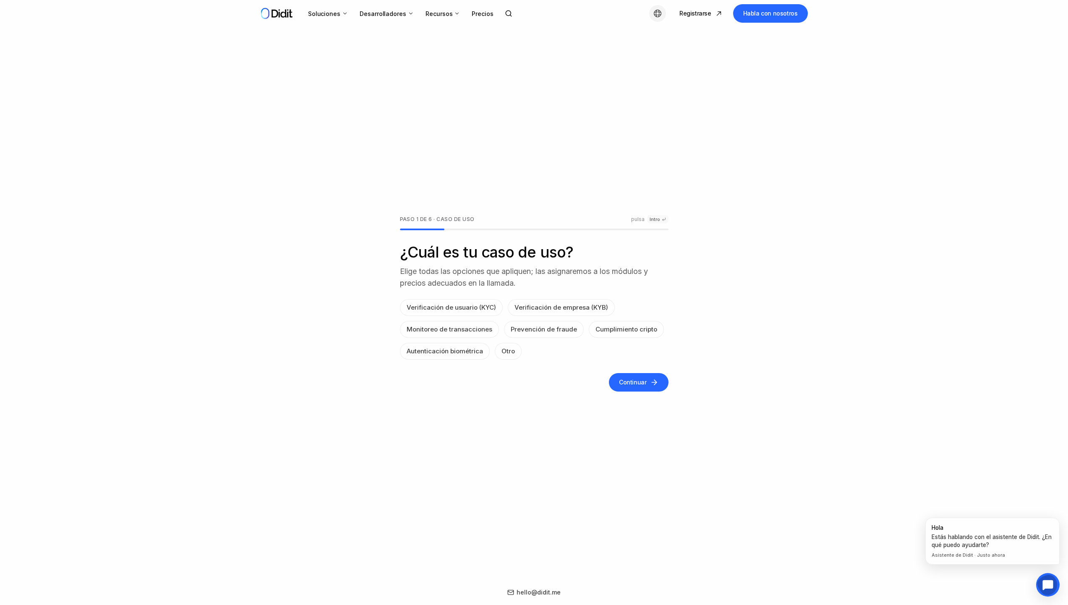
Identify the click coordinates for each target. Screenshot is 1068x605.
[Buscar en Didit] (508, 13)
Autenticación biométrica (445, 351)
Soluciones (324, 13)
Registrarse (695, 13)
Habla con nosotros (770, 13)
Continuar (632, 382)
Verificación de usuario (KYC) (451, 307)
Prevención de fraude (544, 329)
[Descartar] (1057, 520)
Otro (508, 351)
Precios (483, 13)
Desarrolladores (383, 13)
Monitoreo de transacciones (449, 329)
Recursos (439, 13)
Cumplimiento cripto (626, 329)
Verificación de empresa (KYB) (561, 307)
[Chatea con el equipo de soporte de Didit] (1048, 585)
